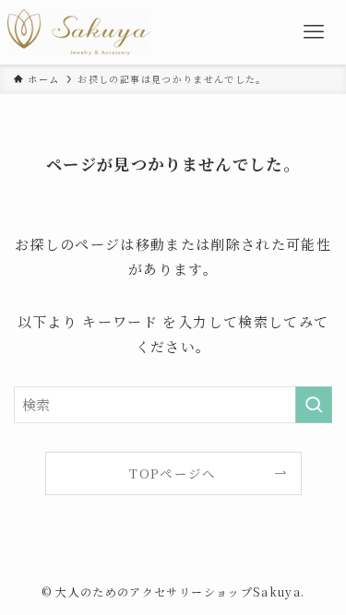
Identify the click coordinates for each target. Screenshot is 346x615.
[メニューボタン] (313, 32)
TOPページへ (172, 473)
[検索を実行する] (313, 404)
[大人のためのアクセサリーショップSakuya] (78, 32)
